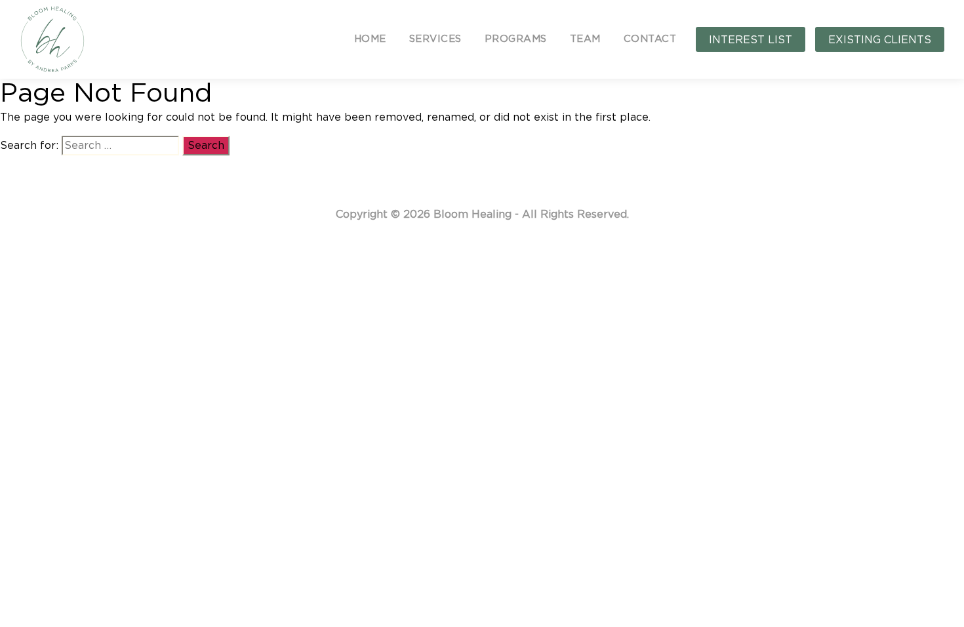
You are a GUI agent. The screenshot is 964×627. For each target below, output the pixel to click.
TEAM (585, 39)
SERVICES (435, 39)
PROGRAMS (516, 39)
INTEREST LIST (750, 40)
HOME (370, 39)
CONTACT (650, 39)
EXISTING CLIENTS (879, 40)
